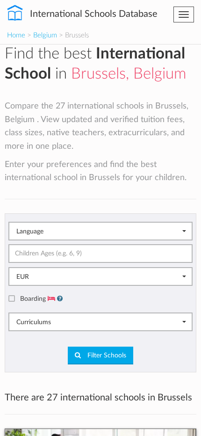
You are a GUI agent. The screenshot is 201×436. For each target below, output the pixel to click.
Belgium (45, 35)
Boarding (34, 298)
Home (16, 35)
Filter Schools (106, 355)
